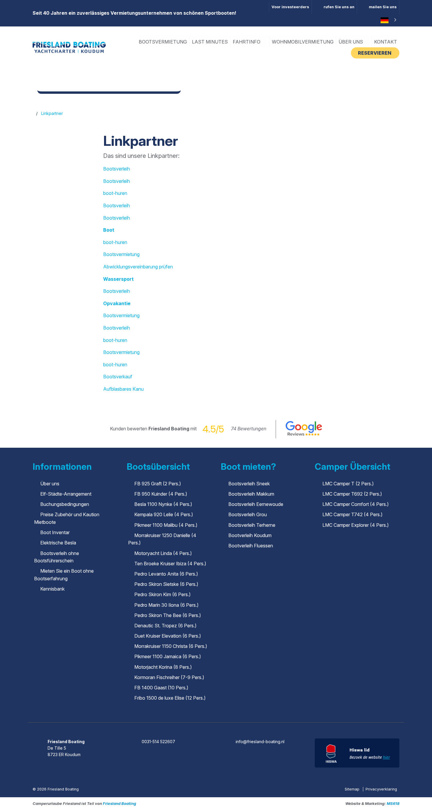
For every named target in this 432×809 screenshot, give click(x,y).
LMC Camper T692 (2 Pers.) (352, 494)
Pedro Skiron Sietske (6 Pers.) (166, 584)
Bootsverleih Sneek (249, 484)
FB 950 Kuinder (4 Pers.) (160, 494)
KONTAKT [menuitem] (385, 42)
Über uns (49, 484)
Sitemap (353, 789)
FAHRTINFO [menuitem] (247, 42)
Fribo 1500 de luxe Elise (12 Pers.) (170, 698)
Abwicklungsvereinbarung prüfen (138, 267)
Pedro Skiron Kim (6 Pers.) (162, 594)
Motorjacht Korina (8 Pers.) (163, 667)
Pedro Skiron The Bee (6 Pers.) (167, 615)
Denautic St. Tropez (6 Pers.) (165, 626)
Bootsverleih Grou (247, 514)
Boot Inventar (55, 532)
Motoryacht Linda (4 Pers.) (163, 553)
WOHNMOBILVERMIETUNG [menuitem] (303, 42)
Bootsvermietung (121, 254)
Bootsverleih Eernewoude (255, 504)
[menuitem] (334, 7)
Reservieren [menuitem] (375, 53)
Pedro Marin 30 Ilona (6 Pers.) (166, 605)
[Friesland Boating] (69, 47)
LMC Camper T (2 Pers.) (348, 484)
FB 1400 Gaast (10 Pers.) (161, 688)
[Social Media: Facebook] (199, 725)
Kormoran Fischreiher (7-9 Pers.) (169, 677)
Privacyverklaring (381, 789)
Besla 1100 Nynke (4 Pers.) (163, 504)
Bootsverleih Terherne (251, 525)
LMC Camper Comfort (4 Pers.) (355, 504)
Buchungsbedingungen (64, 504)
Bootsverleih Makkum (251, 494)
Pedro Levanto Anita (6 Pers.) (166, 574)
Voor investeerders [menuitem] (290, 7)
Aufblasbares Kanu (123, 389)
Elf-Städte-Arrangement (65, 494)
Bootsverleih (116, 169)
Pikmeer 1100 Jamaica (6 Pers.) (167, 656)
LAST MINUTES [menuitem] (210, 42)
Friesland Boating (119, 803)
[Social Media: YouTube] (233, 725)
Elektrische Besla (58, 543)
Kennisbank (52, 589)
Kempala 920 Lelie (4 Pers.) (163, 514)
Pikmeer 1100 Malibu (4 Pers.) (165, 525)
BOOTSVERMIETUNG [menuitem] (163, 42)
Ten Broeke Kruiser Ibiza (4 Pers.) (170, 563)
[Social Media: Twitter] (216, 725)
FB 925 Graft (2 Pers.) (157, 484)
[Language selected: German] (387, 20)
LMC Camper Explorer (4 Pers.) (355, 525)
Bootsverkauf (117, 377)
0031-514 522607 (158, 741)
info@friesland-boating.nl (260, 741)
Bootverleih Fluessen (250, 546)
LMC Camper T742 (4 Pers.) (352, 514)
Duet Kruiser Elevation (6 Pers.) (167, 636)
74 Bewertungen (248, 429)
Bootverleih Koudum (250, 535)
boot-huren (115, 193)
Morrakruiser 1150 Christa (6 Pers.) (170, 646)
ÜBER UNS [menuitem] (351, 42)
